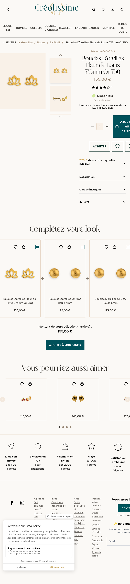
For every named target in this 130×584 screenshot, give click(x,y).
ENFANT (55, 42)
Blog (76, 543)
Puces (41, 42)
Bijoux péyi (97, 516)
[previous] (60, 55)
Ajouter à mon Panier (65, 345)
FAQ (76, 539)
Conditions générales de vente (58, 506)
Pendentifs (97, 540)
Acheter (99, 146)
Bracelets (97, 536)
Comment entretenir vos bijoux (79, 520)
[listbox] (60, 86)
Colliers (96, 524)
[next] (60, 116)
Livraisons (79, 527)
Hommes (97, 520)
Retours (78, 531)
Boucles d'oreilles (21, 42)
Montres (96, 548)
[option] (60, 72)
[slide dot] (59, 427)
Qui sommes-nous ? (39, 506)
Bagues (96, 544)
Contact (78, 535)
